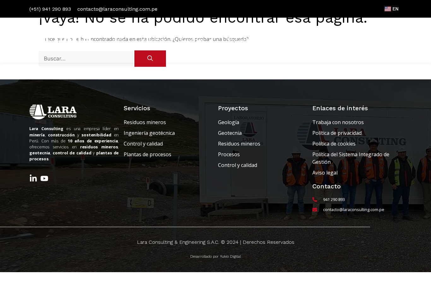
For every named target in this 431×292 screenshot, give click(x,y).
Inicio (118, 40)
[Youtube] (44, 178)
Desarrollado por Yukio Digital (215, 256)
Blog (276, 40)
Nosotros (153, 40)
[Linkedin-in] (33, 178)
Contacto (381, 40)
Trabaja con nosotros (325, 40)
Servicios (192, 40)
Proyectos (241, 40)
